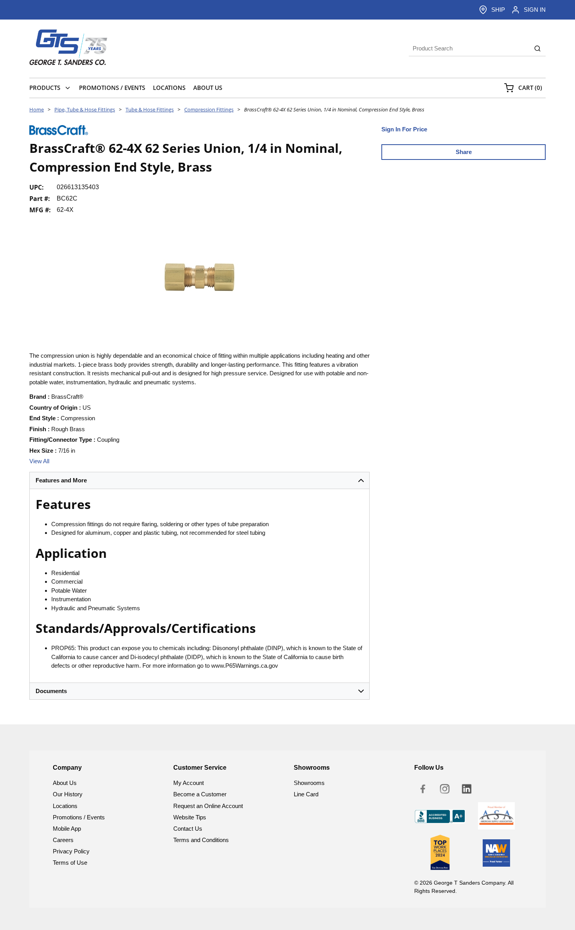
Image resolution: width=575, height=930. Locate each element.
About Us (65, 782)
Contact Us (187, 828)
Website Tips (189, 817)
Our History (68, 794)
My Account (188, 782)
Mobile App (67, 828)
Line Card (306, 794)
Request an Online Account (208, 806)
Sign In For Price (404, 129)
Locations (65, 806)
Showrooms (309, 782)
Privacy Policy (71, 851)
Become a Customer (199, 794)
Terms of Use (70, 862)
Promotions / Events (79, 817)
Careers (63, 840)
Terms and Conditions (201, 840)
